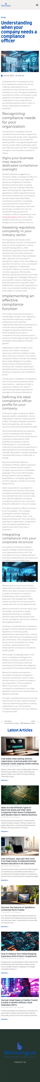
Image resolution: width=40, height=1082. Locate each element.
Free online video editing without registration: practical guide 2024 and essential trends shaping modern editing (20, 761)
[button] (37, 5)
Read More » (5, 780)
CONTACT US (20, 1062)
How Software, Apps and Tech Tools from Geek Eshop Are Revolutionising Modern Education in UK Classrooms (18, 861)
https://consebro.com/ (12, 217)
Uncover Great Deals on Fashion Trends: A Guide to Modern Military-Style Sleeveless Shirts (19, 1002)
